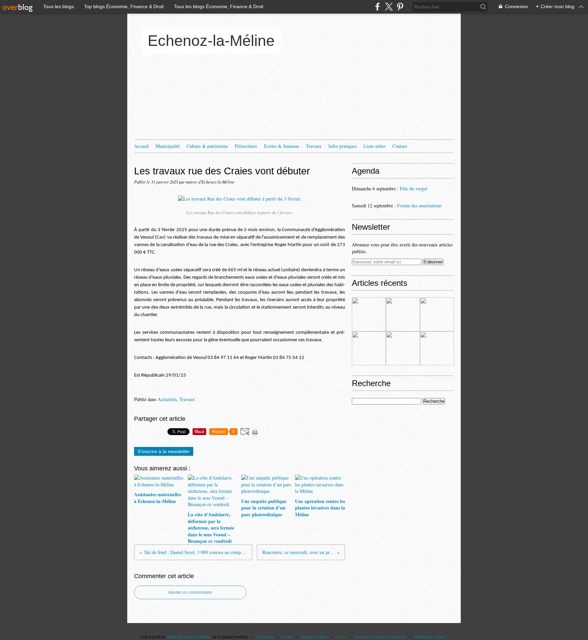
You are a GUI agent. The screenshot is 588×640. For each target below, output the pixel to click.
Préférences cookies (430, 636)
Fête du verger (414, 188)
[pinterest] (400, 7)
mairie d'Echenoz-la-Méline (189, 636)
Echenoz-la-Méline (211, 40)
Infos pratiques (342, 146)
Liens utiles (374, 146)
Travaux (314, 146)
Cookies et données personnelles (380, 636)
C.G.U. (341, 636)
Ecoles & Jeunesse (281, 146)
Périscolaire (246, 146)
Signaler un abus (314, 636)
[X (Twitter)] (389, 7)
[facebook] (377, 7)
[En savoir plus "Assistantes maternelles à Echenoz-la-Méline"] (369, 314)
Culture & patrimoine (207, 146)
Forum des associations (419, 205)
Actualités (167, 399)
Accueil (141, 146)
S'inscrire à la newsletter (163, 451)
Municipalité (168, 146)
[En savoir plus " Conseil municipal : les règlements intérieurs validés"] (403, 348)
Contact (399, 146)
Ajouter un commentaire (190, 592)
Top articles (264, 636)
